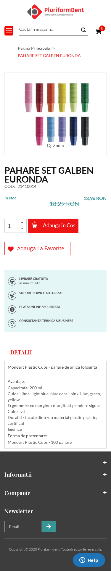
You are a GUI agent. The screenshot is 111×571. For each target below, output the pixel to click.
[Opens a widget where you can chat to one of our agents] (89, 560)
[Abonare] (49, 526)
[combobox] (53, 30)
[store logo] (55, 11)
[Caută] (83, 30)
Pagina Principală (34, 48)
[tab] (55, 352)
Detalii (21, 352)
